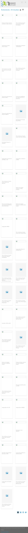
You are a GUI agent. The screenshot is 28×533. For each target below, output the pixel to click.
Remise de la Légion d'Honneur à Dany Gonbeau (19, 188)
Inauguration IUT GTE (6, 407)
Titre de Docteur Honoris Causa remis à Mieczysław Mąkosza (7, 279)
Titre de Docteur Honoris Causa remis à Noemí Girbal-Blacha (6, 256)
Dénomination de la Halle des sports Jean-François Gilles (6, 70)
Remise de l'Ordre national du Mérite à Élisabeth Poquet (21, 363)
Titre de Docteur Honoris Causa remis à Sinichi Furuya (6, 505)
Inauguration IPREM (5, 226)
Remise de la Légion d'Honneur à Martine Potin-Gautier (21, 205)
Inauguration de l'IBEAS (20, 407)
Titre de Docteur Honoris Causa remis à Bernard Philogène (20, 279)
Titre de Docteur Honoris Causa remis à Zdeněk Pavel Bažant (20, 24)
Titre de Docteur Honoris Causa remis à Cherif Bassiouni (6, 392)
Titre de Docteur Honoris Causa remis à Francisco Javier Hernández (6, 340)
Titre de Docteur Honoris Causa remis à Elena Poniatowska (6, 301)
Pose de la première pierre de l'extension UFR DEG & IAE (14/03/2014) (7, 205)
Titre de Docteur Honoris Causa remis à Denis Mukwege (20, 69)
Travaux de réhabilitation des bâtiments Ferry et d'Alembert (20, 97)
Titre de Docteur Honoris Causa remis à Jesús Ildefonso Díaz (20, 318)
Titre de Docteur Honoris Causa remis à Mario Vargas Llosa (21, 301)
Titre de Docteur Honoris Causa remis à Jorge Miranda (20, 346)
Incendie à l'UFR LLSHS (6, 323)
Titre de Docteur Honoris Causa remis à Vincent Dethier (6, 437)
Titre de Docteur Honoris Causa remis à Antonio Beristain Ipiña (20, 482)
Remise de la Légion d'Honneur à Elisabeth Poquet (6, 363)
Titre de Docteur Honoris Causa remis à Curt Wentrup (6, 182)
